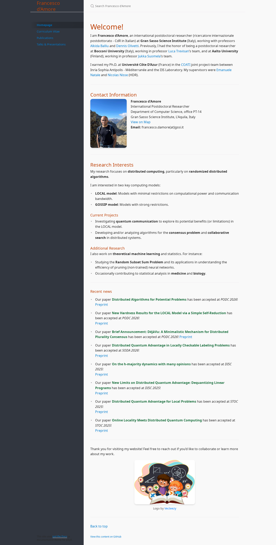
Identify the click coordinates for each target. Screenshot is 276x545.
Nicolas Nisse (118, 75)
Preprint (101, 304)
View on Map (141, 122)
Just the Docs (60, 536)
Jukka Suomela (149, 56)
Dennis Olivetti (127, 46)
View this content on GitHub (105, 536)
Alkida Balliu (99, 46)
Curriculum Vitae (48, 31)
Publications (45, 38)
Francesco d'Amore (48, 6)
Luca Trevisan (178, 51)
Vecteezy (170, 508)
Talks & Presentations (51, 44)
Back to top (99, 526)
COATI (185, 64)
